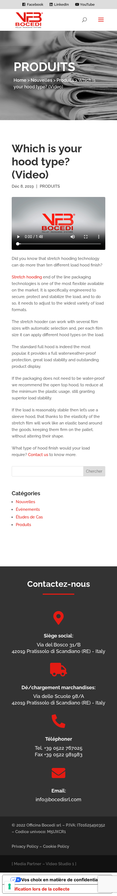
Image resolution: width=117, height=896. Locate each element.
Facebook (35, 5)
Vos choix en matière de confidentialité (62, 879)
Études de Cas (29, 517)
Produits (65, 80)
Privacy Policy (25, 846)
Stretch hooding (27, 277)
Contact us (38, 454)
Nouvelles (41, 80)
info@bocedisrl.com (58, 799)
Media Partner (27, 863)
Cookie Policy (56, 846)
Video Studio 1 (60, 863)
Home (20, 80)
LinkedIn (61, 5)
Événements (28, 509)
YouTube (87, 5)
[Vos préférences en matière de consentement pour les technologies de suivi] (9, 886)
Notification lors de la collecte (38, 889)
